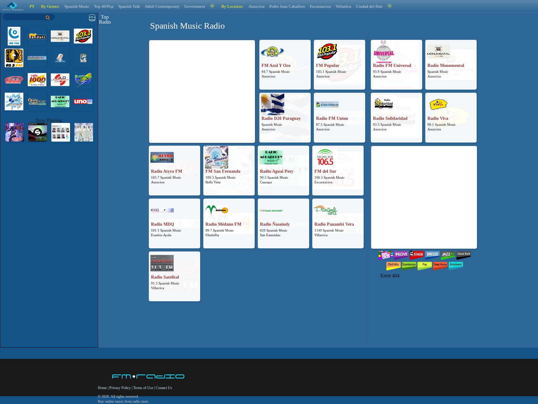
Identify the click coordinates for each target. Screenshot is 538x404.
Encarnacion (320, 6)
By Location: (232, 6)
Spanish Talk (129, 6)
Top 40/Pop (104, 6)
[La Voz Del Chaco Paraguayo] (83, 57)
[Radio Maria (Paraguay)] (60, 57)
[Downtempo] (409, 264)
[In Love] (401, 253)
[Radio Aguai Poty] (60, 101)
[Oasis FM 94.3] (14, 101)
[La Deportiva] (60, 79)
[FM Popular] (83, 35)
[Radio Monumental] (60, 35)
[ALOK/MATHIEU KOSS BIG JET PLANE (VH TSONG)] (37, 131)
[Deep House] (440, 264)
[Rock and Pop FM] (14, 57)
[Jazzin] (448, 253)
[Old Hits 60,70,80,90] (393, 264)
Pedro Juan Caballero (287, 6)
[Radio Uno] (83, 101)
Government (194, 6)
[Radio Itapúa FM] (83, 79)
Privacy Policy (120, 388)
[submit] (48, 17)
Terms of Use (143, 388)
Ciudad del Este (369, 6)
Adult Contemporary (162, 6)
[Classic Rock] (463, 253)
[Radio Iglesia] (37, 57)
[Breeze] (432, 253)
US (91, 17)
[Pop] (424, 264)
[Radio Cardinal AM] (14, 35)
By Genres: (50, 6)
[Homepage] (148, 376)
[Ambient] (456, 264)
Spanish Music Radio (187, 26)
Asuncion (256, 6)
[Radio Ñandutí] (37, 35)
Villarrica (343, 6)
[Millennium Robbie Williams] (83, 131)
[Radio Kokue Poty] (37, 101)
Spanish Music (76, 6)
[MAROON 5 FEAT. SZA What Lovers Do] (60, 131)
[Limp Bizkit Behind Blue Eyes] (14, 131)
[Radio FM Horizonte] (14, 79)
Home (103, 388)
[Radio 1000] (37, 79)
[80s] (386, 253)
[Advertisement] (202, 85)
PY (32, 6)
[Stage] (417, 253)
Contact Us (164, 388)
